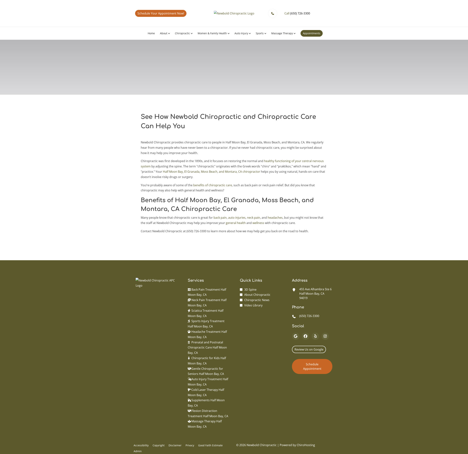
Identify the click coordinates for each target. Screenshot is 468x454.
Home (151, 33)
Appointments (311, 33)
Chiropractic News (256, 300)
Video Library (253, 305)
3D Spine (250, 290)
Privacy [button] (190, 445)
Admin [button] (138, 451)
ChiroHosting (306, 445)
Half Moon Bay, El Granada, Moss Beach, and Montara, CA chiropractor (211, 172)
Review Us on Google (309, 349)
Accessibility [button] (141, 445)
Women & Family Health (212, 33)
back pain (220, 218)
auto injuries (237, 218)
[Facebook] (305, 336)
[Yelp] (315, 336)
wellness (258, 223)
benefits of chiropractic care (212, 185)
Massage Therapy (282, 33)
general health (236, 223)
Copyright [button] (159, 445)
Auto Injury (241, 33)
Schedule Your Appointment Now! (160, 13)
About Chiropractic (257, 295)
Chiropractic (182, 33)
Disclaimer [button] (175, 445)
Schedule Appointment (312, 366)
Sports (260, 33)
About (163, 33)
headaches (275, 218)
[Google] (295, 336)
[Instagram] (325, 336)
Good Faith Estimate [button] (210, 445)
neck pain (253, 218)
